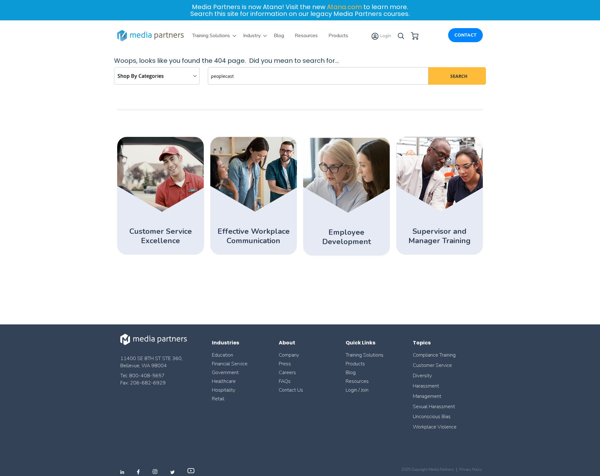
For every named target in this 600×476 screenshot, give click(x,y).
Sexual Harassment (434, 406)
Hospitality (223, 390)
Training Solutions (364, 355)
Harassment (426, 386)
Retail (219, 398)
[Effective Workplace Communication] (253, 211)
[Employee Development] (346, 212)
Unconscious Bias (432, 416)
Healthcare (224, 381)
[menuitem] (212, 35)
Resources (357, 381)
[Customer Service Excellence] (160, 211)
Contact (465, 35)
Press (285, 363)
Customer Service (432, 365)
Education (222, 355)
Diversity (422, 375)
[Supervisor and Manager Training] (439, 211)
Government (225, 372)
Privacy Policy (470, 469)
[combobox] (318, 76)
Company (289, 355)
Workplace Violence (435, 426)
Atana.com (344, 7)
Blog (351, 372)
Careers (287, 372)
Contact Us (291, 390)
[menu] (270, 35)
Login (385, 36)
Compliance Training (434, 355)
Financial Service (230, 363)
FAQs (285, 381)
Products (355, 363)
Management (427, 396)
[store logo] (151, 35)
